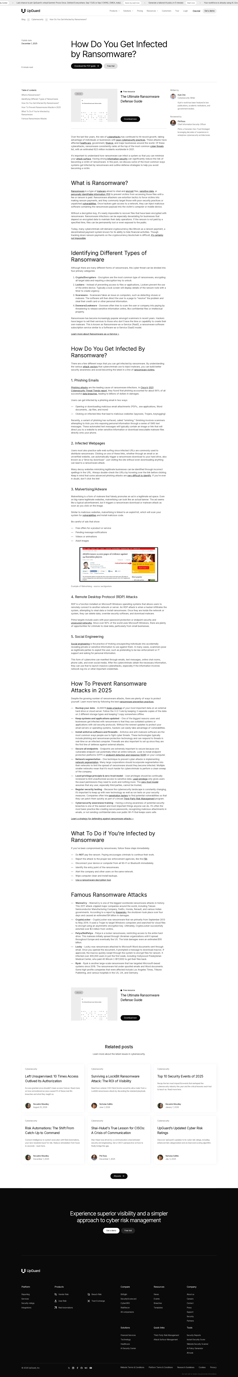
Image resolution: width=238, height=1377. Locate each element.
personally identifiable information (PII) (90, 194)
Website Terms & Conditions (132, 1367)
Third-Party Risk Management (139, 798)
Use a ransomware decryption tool (93, 880)
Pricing (140, 11)
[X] (69, 1368)
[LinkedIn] (73, 1368)
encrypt (130, 191)
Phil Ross (181, 121)
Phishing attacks (79, 387)
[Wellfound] (86, 1368)
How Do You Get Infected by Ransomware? (68, 19)
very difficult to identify (139, 475)
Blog (23, 19)
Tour (177, 11)
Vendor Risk (63, 1294)
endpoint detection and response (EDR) (125, 755)
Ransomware (77, 191)
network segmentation (86, 762)
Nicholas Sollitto (106, 1104)
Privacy (213, 1367)
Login (185, 11)
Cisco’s (144, 387)
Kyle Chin (182, 95)
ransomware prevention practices (137, 701)
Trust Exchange (98, 1301)
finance (109, 143)
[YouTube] (90, 1368)
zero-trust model (149, 782)
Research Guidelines (185, 1367)
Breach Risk (96, 1294)
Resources (151, 11)
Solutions (127, 11)
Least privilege (140, 779)
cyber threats (157, 146)
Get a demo (210, 11)
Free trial (196, 11)
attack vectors (90, 366)
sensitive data (147, 191)
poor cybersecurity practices (130, 140)
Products (113, 11)
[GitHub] (82, 1368)
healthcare (85, 143)
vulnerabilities (89, 203)
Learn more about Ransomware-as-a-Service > (95, 334)
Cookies (202, 1367)
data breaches (90, 393)
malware (101, 191)
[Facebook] (77, 1368)
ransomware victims (144, 369)
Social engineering (80, 643)
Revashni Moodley (41, 1104)
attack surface (83, 158)
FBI (145, 859)
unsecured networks (81, 623)
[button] (28, 19)
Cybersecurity (37, 19)
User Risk (62, 1301)
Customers (166, 11)
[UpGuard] (30, 11)
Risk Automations (65, 1307)
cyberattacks (113, 136)
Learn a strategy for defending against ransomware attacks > (102, 818)
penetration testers (118, 795)
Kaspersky (121, 912)
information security (117, 158)
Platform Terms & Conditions (161, 1367)
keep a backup (114, 708)
